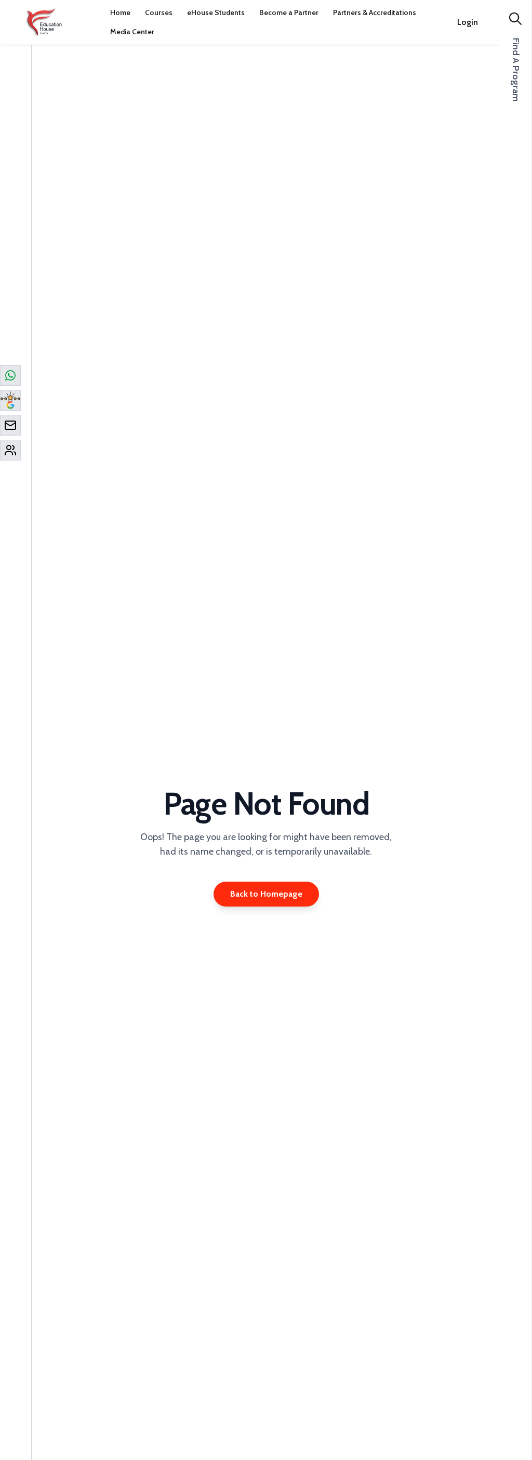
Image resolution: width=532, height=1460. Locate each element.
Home (120, 12)
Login (467, 22)
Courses (158, 12)
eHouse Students (216, 12)
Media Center (132, 31)
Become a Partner (288, 12)
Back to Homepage (266, 894)
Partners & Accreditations (374, 12)
